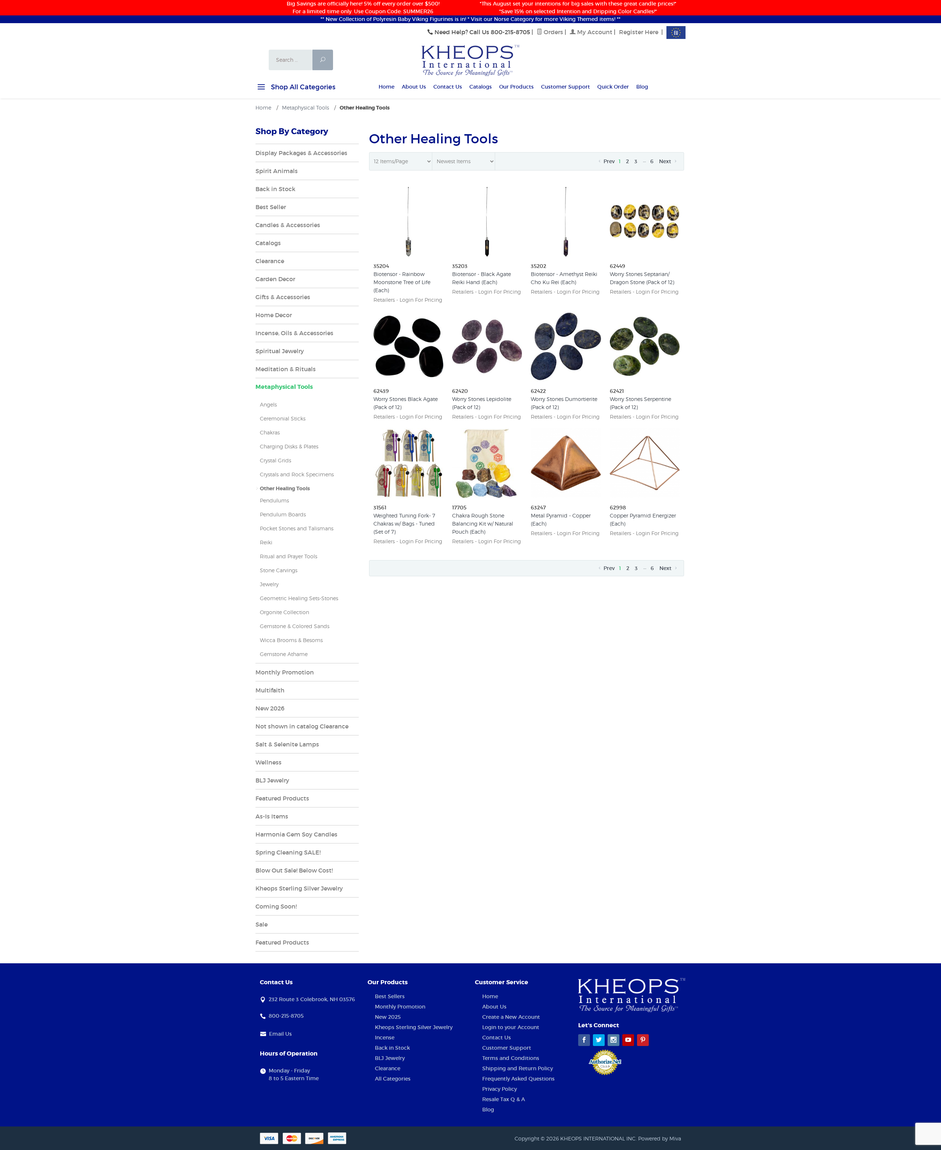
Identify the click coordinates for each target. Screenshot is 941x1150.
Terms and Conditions (510, 1058)
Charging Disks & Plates (289, 446)
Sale (261, 924)
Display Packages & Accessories (301, 153)
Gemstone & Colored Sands (294, 626)
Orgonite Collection (284, 612)
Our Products (516, 86)
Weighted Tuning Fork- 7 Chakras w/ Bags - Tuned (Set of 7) (404, 523)
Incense (384, 1037)
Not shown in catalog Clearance (301, 726)
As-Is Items (271, 816)
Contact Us (447, 86)
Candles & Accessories (287, 225)
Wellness (268, 762)
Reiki (266, 542)
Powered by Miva (659, 1138)
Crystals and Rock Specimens (297, 474)
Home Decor (273, 315)
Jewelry (269, 584)
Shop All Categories (302, 87)
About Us (414, 86)
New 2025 (388, 1017)
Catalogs (480, 86)
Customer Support (565, 86)
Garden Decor (275, 279)
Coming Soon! (276, 906)
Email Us (280, 1034)
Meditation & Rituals (285, 369)
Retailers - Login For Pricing (407, 300)
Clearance (269, 261)
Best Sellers (390, 996)
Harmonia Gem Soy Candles (296, 834)
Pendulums (274, 500)
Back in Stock (275, 189)
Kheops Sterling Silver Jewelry (299, 888)
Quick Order (613, 86)
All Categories (393, 1078)
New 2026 (270, 708)
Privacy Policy (499, 1089)
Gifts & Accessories (282, 297)
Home (386, 86)
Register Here (638, 32)
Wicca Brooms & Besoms (291, 640)
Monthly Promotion (284, 672)
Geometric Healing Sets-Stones (299, 598)
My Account (594, 32)
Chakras (270, 432)
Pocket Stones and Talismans (296, 528)
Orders (552, 32)
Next (666, 161)
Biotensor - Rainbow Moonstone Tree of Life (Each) (401, 282)
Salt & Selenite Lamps (287, 744)
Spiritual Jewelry (279, 351)
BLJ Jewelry (272, 780)
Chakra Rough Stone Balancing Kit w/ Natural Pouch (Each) (482, 523)
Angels (268, 404)
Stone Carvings (278, 570)
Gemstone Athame (284, 654)
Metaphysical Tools (284, 387)
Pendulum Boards (283, 514)
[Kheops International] (470, 60)
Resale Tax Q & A (503, 1099)
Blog (642, 86)
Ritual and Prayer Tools (288, 556)
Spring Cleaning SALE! (288, 852)
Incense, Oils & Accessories (294, 333)
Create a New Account (511, 1017)
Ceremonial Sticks (282, 418)
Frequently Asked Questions (518, 1078)
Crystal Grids (275, 460)
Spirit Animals (276, 171)
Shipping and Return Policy (517, 1068)
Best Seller (270, 207)
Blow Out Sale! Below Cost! (294, 870)
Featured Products (282, 798)
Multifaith (270, 690)
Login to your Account (510, 1027)
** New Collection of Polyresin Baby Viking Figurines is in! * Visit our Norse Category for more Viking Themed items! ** (470, 19)
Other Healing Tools (285, 488)
